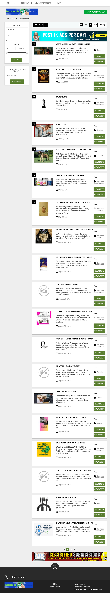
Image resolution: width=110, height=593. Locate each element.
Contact (57, 3)
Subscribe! (16, 81)
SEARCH (17, 60)
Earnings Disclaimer (80, 589)
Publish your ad (97, 12)
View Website (99, 61)
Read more (99, 56)
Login (16, 3)
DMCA (82, 584)
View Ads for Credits (43, 3)
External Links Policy (95, 589)
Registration (26, 3)
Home (8, 3)
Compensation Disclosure (82, 586)
